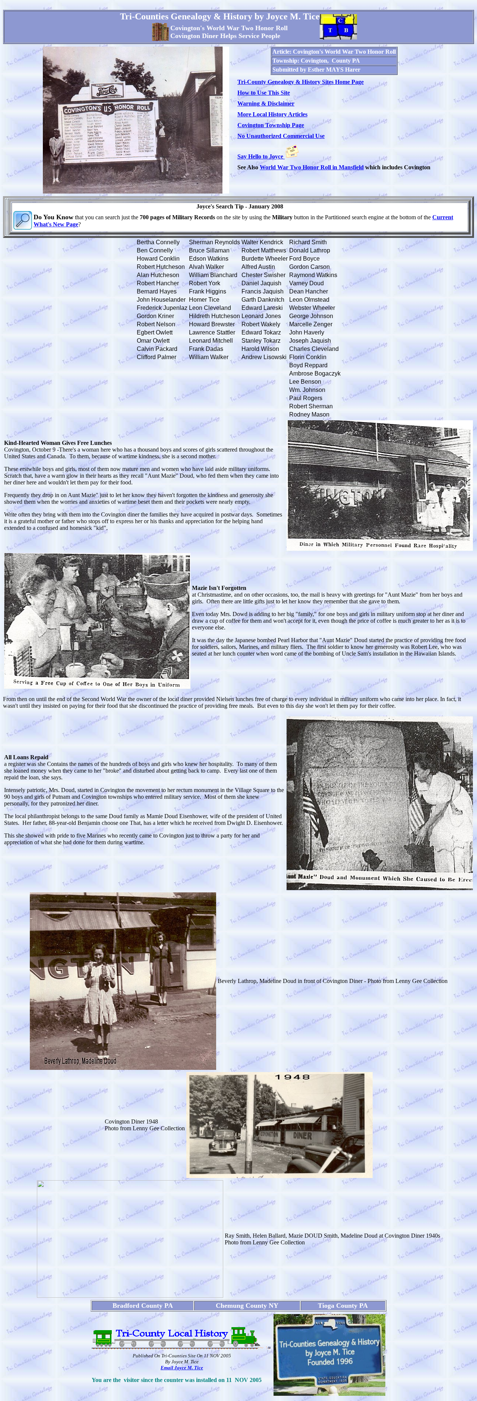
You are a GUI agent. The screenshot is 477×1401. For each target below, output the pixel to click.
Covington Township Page (270, 125)
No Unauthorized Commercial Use (281, 136)
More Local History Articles (272, 114)
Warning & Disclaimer (265, 103)
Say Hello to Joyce (261, 156)
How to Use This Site (263, 92)
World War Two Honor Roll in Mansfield (312, 167)
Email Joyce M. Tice (182, 1367)
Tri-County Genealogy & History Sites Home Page (300, 82)
